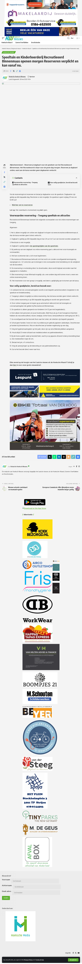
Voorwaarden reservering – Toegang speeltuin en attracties (25, 183)
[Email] (68, 457)
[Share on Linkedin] (59, 457)
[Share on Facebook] (10, 71)
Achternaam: (7, 885)
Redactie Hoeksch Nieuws (17, 76)
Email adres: (6, 891)
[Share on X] (13, 71)
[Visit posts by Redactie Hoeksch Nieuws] (4, 466)
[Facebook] (76, 466)
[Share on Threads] (64, 457)
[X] (75, 953)
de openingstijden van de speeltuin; (44, 246)
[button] (73, 959)
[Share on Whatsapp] (54, 457)
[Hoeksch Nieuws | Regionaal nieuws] (14, 38)
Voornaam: (6, 880)
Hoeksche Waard (8, 52)
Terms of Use (40, 960)
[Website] (74, 466)
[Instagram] (79, 466)
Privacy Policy (28, 960)
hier (15, 365)
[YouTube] (78, 953)
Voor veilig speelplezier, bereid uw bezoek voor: (62, 183)
